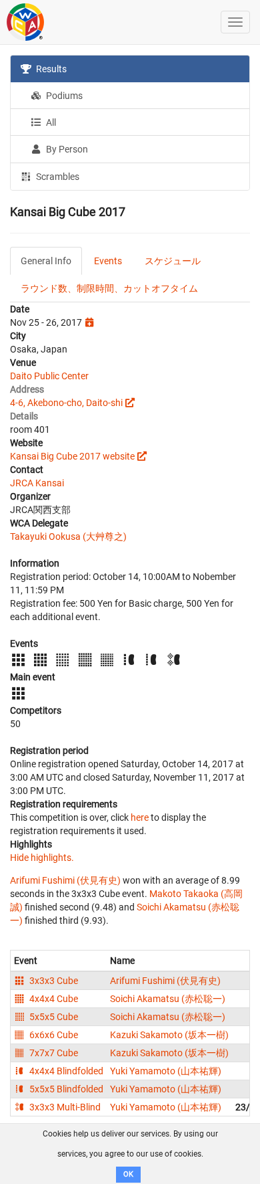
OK (128, 1174)
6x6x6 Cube (52, 1034)
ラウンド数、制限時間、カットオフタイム (109, 288)
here (140, 817)
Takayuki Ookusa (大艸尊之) (68, 536)
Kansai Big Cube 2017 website (72, 456)
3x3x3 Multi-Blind (64, 1107)
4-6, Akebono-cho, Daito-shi (66, 402)
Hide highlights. (42, 857)
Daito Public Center (49, 376)
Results (50, 69)
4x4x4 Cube (52, 998)
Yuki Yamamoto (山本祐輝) (165, 1071)
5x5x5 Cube (52, 1016)
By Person (66, 149)
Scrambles (56, 176)
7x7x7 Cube (52, 1053)
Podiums (63, 95)
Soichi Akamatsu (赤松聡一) (167, 998)
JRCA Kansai (37, 483)
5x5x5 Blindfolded (65, 1089)
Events (108, 261)
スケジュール (173, 261)
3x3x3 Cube (52, 980)
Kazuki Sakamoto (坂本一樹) (169, 1034)
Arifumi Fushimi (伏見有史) (65, 880)
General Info (46, 261)
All (50, 122)
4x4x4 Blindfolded (65, 1071)
